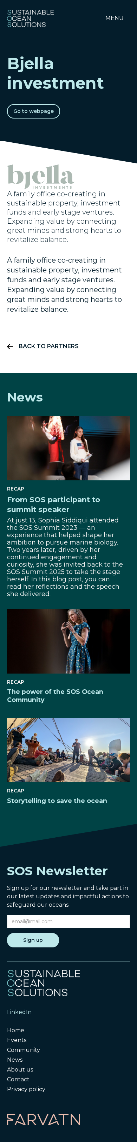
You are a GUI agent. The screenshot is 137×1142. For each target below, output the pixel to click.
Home (15, 1030)
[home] (30, 18)
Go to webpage (33, 111)
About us (20, 1069)
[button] (114, 18)
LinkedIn (19, 1012)
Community (23, 1050)
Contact (18, 1079)
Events (16, 1040)
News (14, 1059)
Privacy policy (26, 1089)
